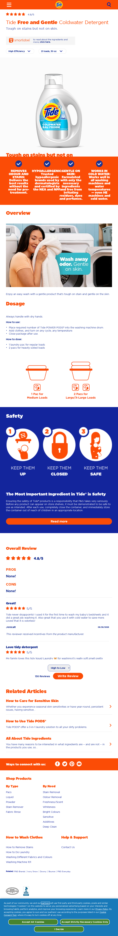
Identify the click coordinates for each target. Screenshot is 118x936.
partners (45, 903)
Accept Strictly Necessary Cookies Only (85, 922)
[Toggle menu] (9, 5)
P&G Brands (19, 878)
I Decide (59, 929)
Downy (43, 878)
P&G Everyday (64, 878)
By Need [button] (49, 793)
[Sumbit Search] (109, 4)
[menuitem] (22, 798)
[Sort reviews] (59, 674)
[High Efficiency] (20, 57)
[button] (17, 14)
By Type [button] (12, 793)
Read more (59, 528)
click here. (45, 48)
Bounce (52, 878)
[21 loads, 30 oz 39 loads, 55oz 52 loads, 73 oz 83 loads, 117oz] (52, 57)
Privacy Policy (101, 909)
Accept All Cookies (33, 922)
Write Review (68, 682)
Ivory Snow (32, 878)
